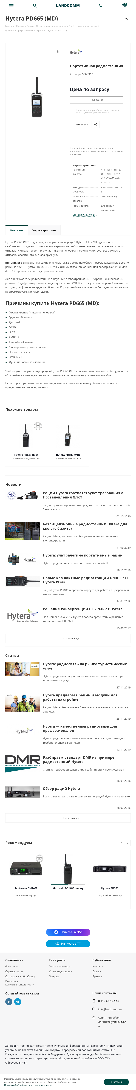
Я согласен (116, 1081)
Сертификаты (14, 971)
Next (128, 843)
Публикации (101, 960)
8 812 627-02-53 (108, 1001)
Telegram (17, 1001)
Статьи (96, 971)
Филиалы (11, 966)
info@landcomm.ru (110, 1009)
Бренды (97, 976)
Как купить (57, 960)
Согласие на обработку (20, 976)
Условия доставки (60, 971)
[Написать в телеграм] (68, 946)
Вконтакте (8, 1001)
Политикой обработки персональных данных (28, 1085)
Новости (97, 966)
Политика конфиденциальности (19, 982)
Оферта (54, 976)
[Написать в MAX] (68, 932)
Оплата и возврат (60, 966)
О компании (14, 960)
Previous (122, 843)
